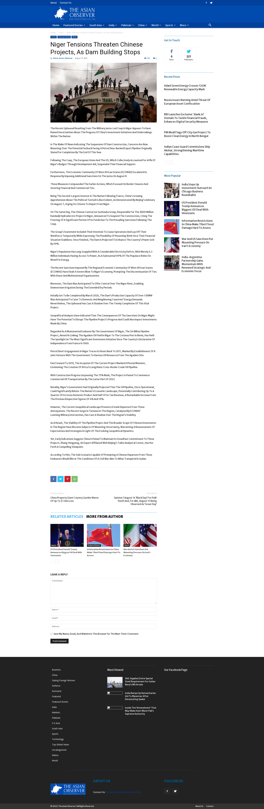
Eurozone (56, 691)
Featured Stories (73, 25)
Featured (56, 696)
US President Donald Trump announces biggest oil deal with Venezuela (66, 552)
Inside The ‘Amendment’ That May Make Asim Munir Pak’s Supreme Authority (140, 710)
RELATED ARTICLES (66, 516)
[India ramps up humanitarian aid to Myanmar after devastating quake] (115, 697)
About (53, 2)
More (183, 25)
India (111, 25)
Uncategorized (59, 749)
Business (56, 669)
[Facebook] (206, 2)
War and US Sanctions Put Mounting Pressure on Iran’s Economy (136, 552)
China (141, 25)
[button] (210, 25)
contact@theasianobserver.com (123, 792)
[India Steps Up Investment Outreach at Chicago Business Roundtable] (171, 190)
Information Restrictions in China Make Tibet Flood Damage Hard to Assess (103, 552)
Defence (56, 685)
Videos (55, 755)
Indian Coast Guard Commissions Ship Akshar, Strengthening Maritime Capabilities (187, 150)
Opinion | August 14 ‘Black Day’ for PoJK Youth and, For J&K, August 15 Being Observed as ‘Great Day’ (135, 501)
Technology (58, 739)
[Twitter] (211, 2)
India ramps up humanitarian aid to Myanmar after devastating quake (140, 696)
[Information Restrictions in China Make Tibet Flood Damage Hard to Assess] (103, 535)
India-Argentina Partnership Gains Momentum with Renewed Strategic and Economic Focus (196, 264)
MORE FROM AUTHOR (104, 516)
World (154, 25)
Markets (56, 712)
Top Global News (60, 744)
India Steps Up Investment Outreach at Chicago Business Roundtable (197, 190)
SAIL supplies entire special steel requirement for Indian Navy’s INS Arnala (140, 681)
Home (56, 25)
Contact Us (65, 2)
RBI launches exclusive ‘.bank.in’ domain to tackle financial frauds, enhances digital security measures (186, 118)
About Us (199, 806)
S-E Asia (56, 723)
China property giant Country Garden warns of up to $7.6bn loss (74, 499)
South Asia (96, 25)
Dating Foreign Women (63, 680)
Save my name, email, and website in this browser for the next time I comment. (96, 633)
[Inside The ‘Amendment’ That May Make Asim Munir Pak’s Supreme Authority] (115, 711)
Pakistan (126, 25)
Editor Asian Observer (63, 58)
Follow (189, 50)
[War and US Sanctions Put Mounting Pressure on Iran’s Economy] (140, 535)
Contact (210, 806)
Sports (169, 25)
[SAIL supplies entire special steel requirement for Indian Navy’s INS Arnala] (115, 682)
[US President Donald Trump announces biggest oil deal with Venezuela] (67, 535)
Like (171, 50)
